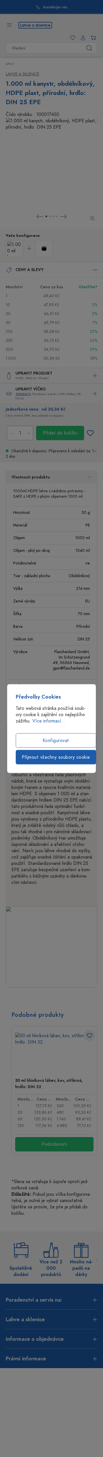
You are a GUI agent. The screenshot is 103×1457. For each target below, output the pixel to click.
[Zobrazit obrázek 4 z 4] (57, 216)
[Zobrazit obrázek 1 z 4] (46, 216)
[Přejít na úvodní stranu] (35, 25)
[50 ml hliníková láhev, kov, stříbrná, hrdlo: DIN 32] (54, 1053)
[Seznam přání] (71, 37)
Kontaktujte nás (55, 7)
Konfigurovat (56, 740)
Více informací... (49, 721)
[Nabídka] (9, 25)
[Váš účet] (82, 37)
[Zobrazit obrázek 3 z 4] (53, 216)
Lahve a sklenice (22, 74)
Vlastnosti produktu (30, 477)
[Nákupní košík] (92, 37)
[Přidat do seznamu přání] (90, 433)
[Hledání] (89, 48)
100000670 (23, 394)
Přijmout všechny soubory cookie (56, 757)
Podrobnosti (54, 1144)
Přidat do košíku (60, 433)
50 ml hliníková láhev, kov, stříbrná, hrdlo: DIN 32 (49, 1084)
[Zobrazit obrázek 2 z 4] (50, 216)
